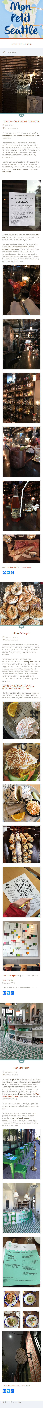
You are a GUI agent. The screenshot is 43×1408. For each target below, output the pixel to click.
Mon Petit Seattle (21, 44)
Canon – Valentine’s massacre (21, 121)
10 (11, 1402)
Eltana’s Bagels (21, 633)
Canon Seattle (10, 567)
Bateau (15, 1096)
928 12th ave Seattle (24, 567)
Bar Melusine (21, 1068)
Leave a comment (11, 128)
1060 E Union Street (23, 1386)
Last (19, 1402)
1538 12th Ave (7, 980)
